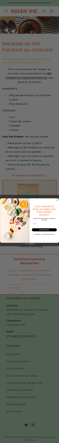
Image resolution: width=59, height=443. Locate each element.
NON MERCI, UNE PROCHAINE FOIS (44, 234)
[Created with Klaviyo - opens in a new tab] (29, 244)
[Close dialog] (57, 200)
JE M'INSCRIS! (44, 229)
